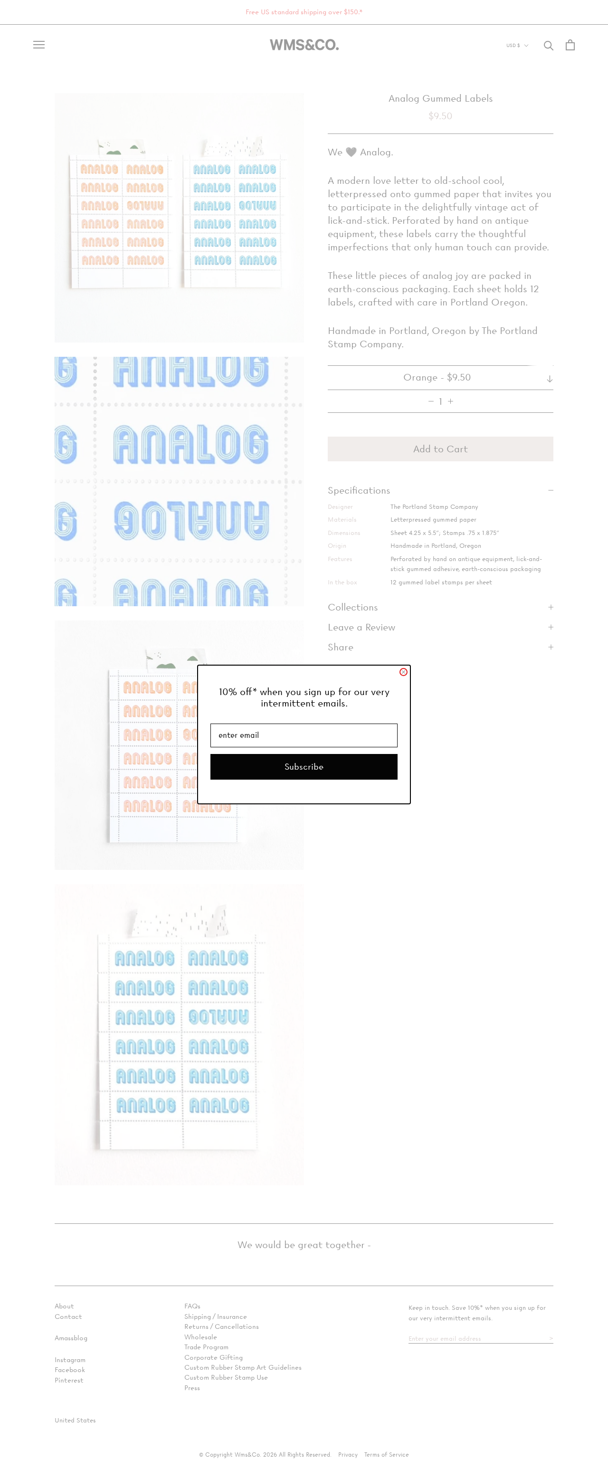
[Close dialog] (403, 672)
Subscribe (304, 767)
